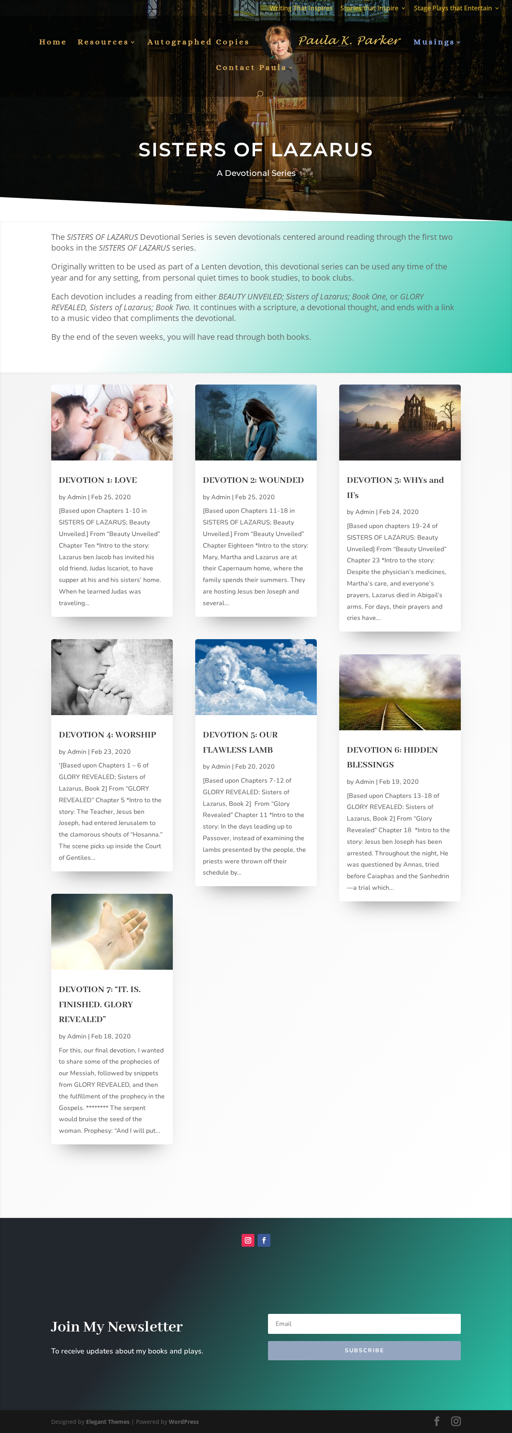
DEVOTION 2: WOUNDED (253, 480)
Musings (434, 42)
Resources (103, 42)
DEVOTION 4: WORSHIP (107, 735)
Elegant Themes (108, 1421)
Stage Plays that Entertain (453, 8)
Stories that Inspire (369, 8)
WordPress (184, 1421)
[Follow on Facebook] (264, 1240)
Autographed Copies (199, 42)
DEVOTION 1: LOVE (98, 480)
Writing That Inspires (301, 8)
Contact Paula (251, 68)
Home (53, 42)
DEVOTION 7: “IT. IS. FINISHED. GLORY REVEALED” (100, 1004)
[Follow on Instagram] (248, 1240)
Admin (76, 497)
